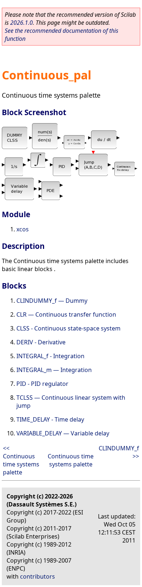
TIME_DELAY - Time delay (50, 419)
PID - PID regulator (42, 384)
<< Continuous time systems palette (21, 460)
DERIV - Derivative (41, 342)
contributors (37, 576)
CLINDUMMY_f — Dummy (51, 301)
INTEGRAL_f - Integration (50, 356)
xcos (22, 229)
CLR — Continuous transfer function (66, 314)
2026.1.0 (21, 23)
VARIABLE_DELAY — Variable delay (62, 433)
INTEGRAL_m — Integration (54, 370)
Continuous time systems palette (71, 460)
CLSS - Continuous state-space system (68, 328)
